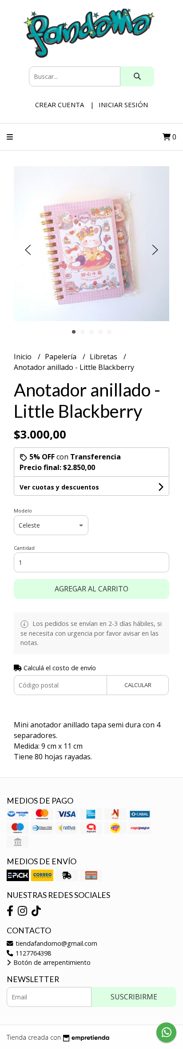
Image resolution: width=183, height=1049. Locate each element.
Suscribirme (134, 997)
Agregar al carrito (91, 589)
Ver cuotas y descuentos (59, 487)
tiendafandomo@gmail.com (55, 943)
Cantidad (24, 547)
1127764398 (32, 953)
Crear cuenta (59, 104)
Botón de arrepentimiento (51, 962)
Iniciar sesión (123, 104)
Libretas (104, 356)
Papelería (61, 356)
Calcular (137, 685)
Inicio (23, 356)
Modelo (23, 510)
